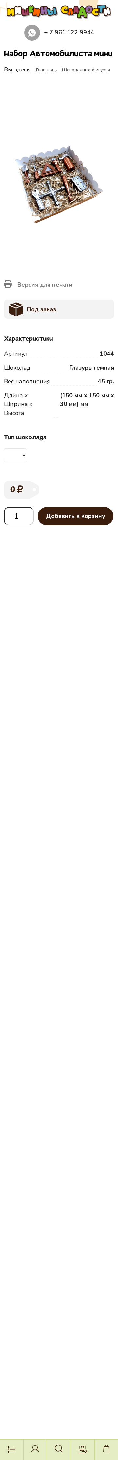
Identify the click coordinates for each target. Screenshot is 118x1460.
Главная (44, 70)
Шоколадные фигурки (86, 70)
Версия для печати (44, 285)
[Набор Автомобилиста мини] (59, 184)
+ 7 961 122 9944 (69, 32)
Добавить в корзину (75, 516)
